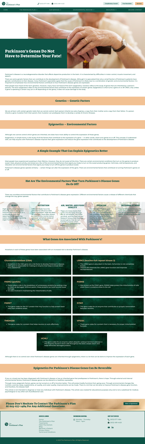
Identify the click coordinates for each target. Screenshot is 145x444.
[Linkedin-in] (113, 427)
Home (5, 10)
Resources (110, 10)
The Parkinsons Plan (27, 10)
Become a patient (135, 10)
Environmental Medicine (83, 10)
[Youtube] (109, 427)
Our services (54, 10)
